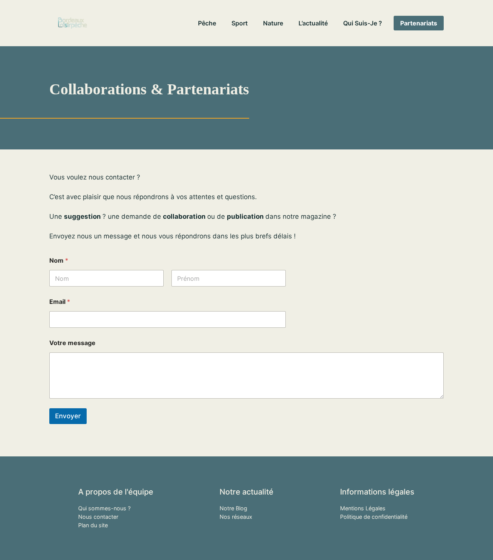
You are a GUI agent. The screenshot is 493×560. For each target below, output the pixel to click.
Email (59, 301)
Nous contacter (98, 516)
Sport (239, 23)
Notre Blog (233, 508)
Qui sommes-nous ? (104, 508)
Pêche (207, 23)
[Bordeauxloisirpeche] (72, 23)
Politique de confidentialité (373, 516)
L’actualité (313, 23)
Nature (273, 23)
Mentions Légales (363, 508)
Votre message (72, 343)
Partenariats (418, 23)
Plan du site (93, 525)
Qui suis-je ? (362, 23)
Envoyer (68, 416)
